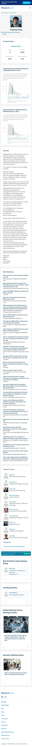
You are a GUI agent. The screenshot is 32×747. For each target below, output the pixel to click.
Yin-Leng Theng (13, 516)
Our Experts (4, 718)
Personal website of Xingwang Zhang (14, 546)
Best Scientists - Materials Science (9, 12)
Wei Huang (12, 568)
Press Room (4, 725)
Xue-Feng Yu (12, 502)
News (2, 712)
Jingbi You (12, 475)
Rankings (3, 702)
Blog (2, 708)
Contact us (27, 553)
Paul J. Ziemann (13, 509)
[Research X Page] (5, 697)
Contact (3, 722)
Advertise (4, 728)
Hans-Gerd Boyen (14, 495)
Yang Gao (12, 529)
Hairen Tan (12, 522)
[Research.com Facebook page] (2, 697)
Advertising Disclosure (7, 732)
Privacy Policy (5, 739)
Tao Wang (12, 536)
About (3, 715)
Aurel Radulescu (13, 592)
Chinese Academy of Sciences (11, 32)
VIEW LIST (26, 2)
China (4, 34)
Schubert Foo (13, 482)
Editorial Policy (5, 735)
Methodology (5, 705)
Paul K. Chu (12, 489)
